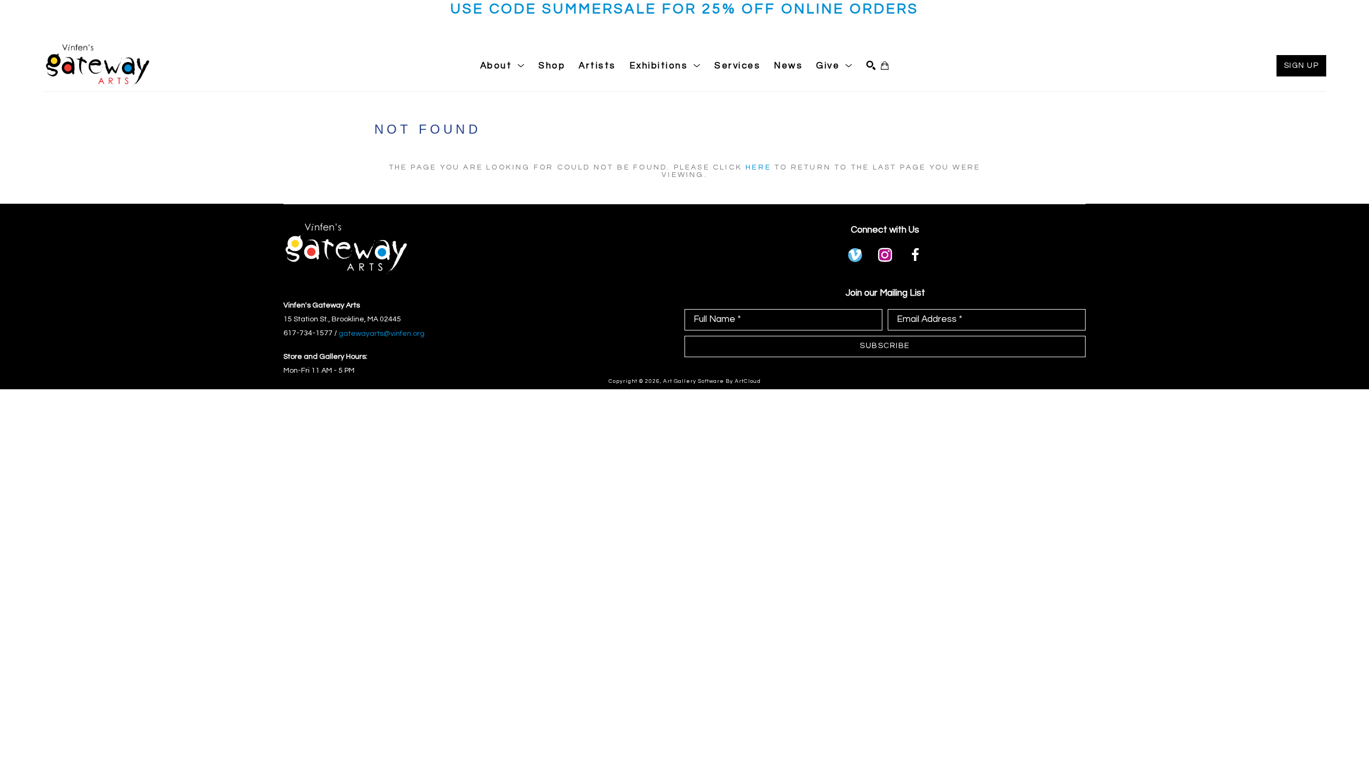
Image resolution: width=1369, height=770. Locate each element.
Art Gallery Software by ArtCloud (712, 381)
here (758, 167)
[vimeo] (855, 255)
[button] (503, 65)
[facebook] (915, 255)
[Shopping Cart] (885, 65)
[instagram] (885, 255)
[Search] (870, 65)
